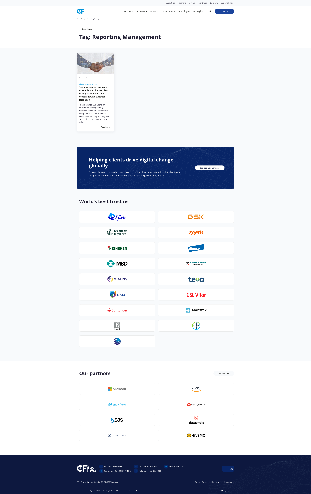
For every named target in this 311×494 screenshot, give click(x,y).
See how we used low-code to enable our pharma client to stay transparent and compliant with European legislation (93, 93)
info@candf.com (176, 466)
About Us (170, 3)
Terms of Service (128, 491)
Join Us (192, 3)
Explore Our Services (209, 168)
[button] (210, 11)
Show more (224, 373)
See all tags (87, 29)
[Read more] (95, 64)
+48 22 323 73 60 (153, 471)
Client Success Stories (88, 84)
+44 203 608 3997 (150, 466)
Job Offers (202, 3)
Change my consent (227, 491)
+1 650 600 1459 (115, 466)
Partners (182, 3)
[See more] (117, 389)
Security (215, 482)
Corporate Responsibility (221, 3)
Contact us (224, 11)
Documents (229, 482)
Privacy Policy (201, 482)
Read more (106, 127)
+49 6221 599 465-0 (122, 471)
